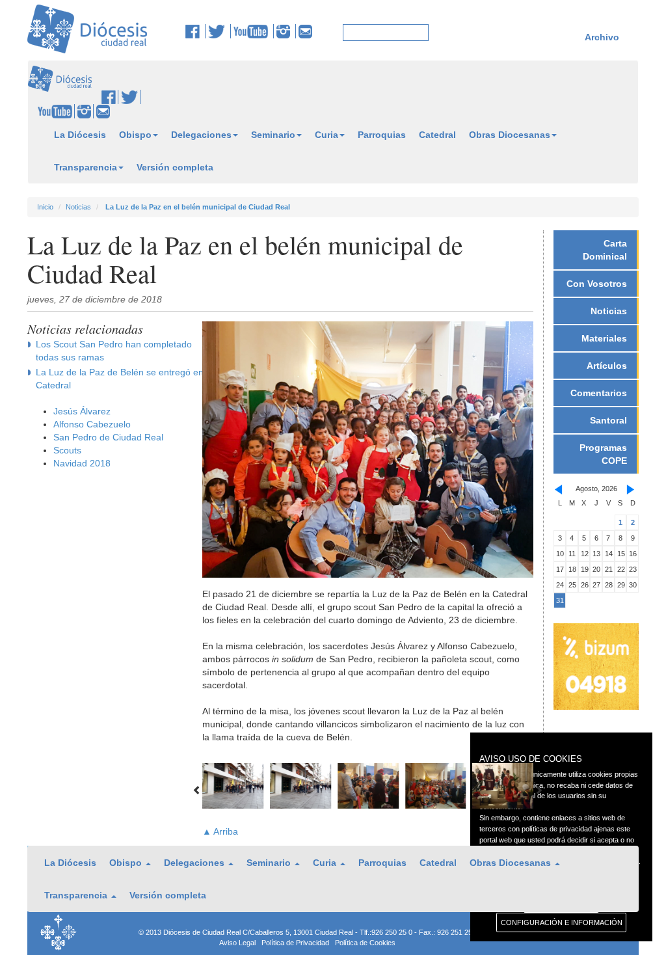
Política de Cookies (365, 943)
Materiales (604, 338)
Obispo (135, 134)
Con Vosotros (596, 283)
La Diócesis (80, 134)
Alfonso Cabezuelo (92, 424)
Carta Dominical (605, 250)
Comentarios (598, 393)
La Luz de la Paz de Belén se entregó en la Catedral (124, 378)
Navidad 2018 (82, 463)
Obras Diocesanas (509, 134)
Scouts (67, 450)
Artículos (607, 365)
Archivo (602, 37)
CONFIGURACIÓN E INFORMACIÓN (561, 922)
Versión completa (175, 167)
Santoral (608, 420)
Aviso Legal (237, 943)
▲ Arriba (220, 831)
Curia (326, 134)
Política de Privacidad (295, 943)
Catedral (437, 134)
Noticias (78, 207)
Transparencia (85, 167)
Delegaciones (201, 134)
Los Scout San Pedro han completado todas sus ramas (114, 350)
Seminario (273, 134)
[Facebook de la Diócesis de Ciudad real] (195, 31)
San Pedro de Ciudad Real (108, 437)
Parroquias (382, 134)
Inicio (45, 207)
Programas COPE (603, 454)
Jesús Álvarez (82, 411)
